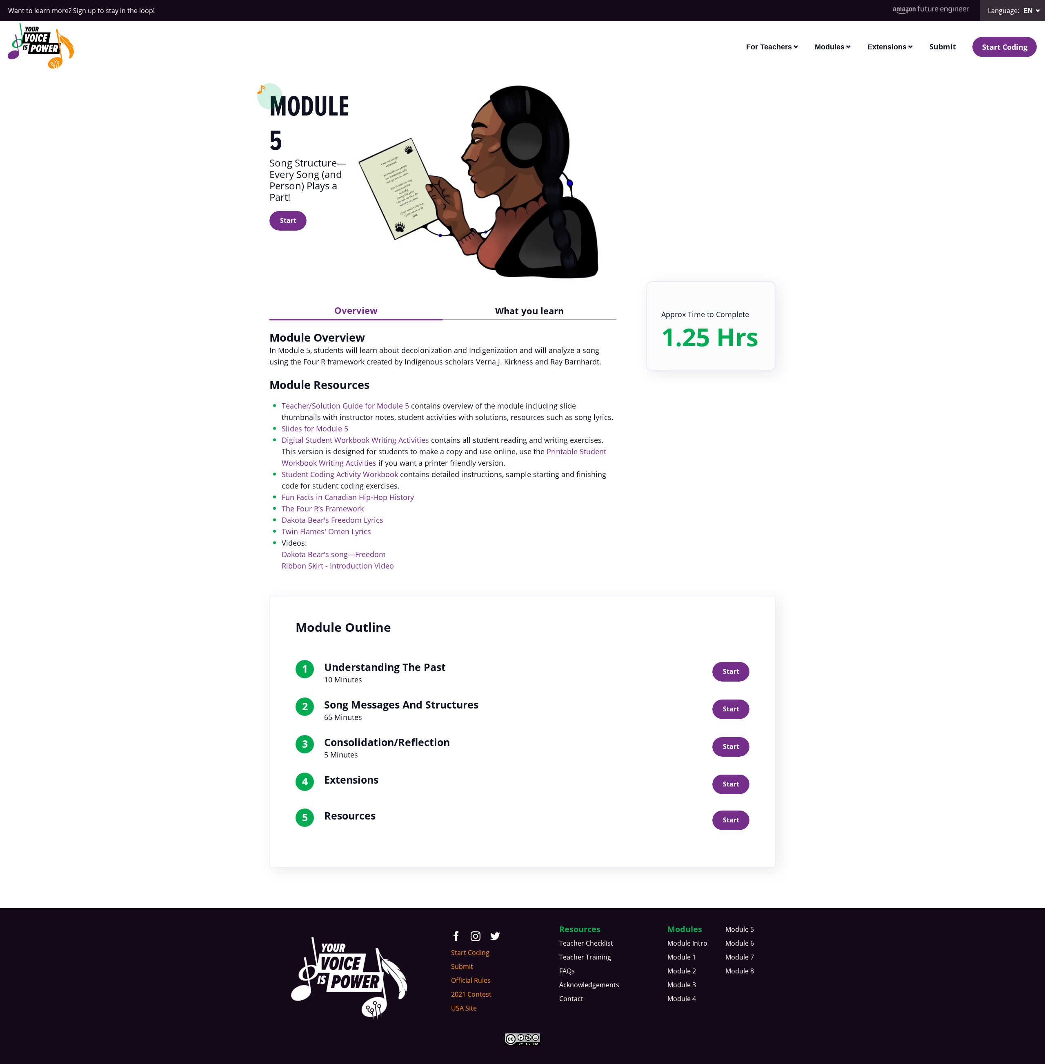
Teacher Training (585, 957)
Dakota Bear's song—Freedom (334, 554)
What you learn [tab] (529, 310)
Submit (942, 46)
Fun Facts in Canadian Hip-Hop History (348, 497)
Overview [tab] (356, 310)
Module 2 (681, 970)
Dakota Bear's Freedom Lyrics (332, 520)
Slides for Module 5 (315, 428)
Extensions (887, 47)
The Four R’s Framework (323, 508)
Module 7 (739, 957)
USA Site (464, 1008)
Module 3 (681, 984)
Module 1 (681, 957)
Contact (571, 998)
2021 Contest (471, 994)
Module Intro (687, 943)
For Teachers (769, 47)
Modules (830, 47)
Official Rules (471, 980)
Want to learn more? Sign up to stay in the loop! (81, 10)
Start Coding (1004, 47)
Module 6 (739, 943)
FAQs (567, 970)
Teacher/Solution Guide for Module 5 (345, 406)
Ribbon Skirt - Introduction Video (338, 566)
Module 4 (681, 998)
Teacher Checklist (586, 943)
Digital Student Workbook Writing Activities (355, 440)
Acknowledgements (589, 984)
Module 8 (739, 970)
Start (288, 220)
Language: (1003, 10)
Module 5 (739, 929)
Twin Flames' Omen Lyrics (326, 531)
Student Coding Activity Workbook (340, 474)
